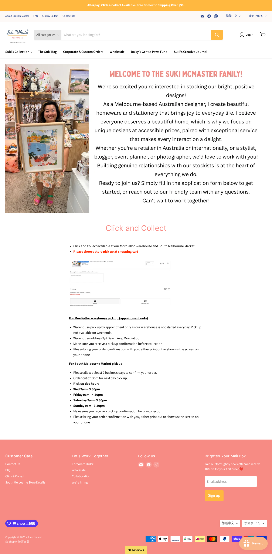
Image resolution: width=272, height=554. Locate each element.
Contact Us (68, 16)
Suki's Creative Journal (190, 51)
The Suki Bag (47, 51)
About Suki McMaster (17, 16)
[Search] (217, 35)
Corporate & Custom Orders (83, 51)
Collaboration (81, 476)
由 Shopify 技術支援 (17, 542)
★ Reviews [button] (136, 550)
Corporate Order (82, 464)
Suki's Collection (17, 51)
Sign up (214, 495)
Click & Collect (50, 16)
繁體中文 (231, 16)
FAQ (35, 16)
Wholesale (117, 51)
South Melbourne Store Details (25, 482)
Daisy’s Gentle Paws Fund (149, 51)
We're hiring (80, 482)
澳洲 (256, 16)
